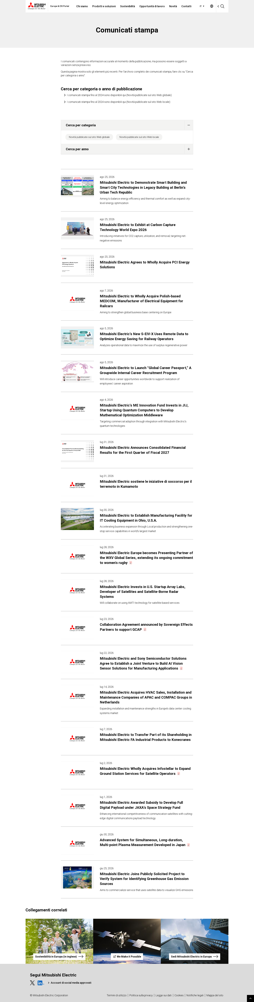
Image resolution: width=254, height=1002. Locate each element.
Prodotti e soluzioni (104, 6)
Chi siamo (82, 6)
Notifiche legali (194, 995)
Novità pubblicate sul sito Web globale (89, 137)
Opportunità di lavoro (152, 6)
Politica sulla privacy (141, 995)
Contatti (186, 6)
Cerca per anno (77, 149)
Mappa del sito (214, 995)
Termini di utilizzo (117, 995)
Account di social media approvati (71, 982)
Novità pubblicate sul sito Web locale (139, 137)
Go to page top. (250, 998)
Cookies (179, 995)
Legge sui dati (164, 995)
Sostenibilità (127, 6)
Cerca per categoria (81, 125)
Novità (173, 6)
